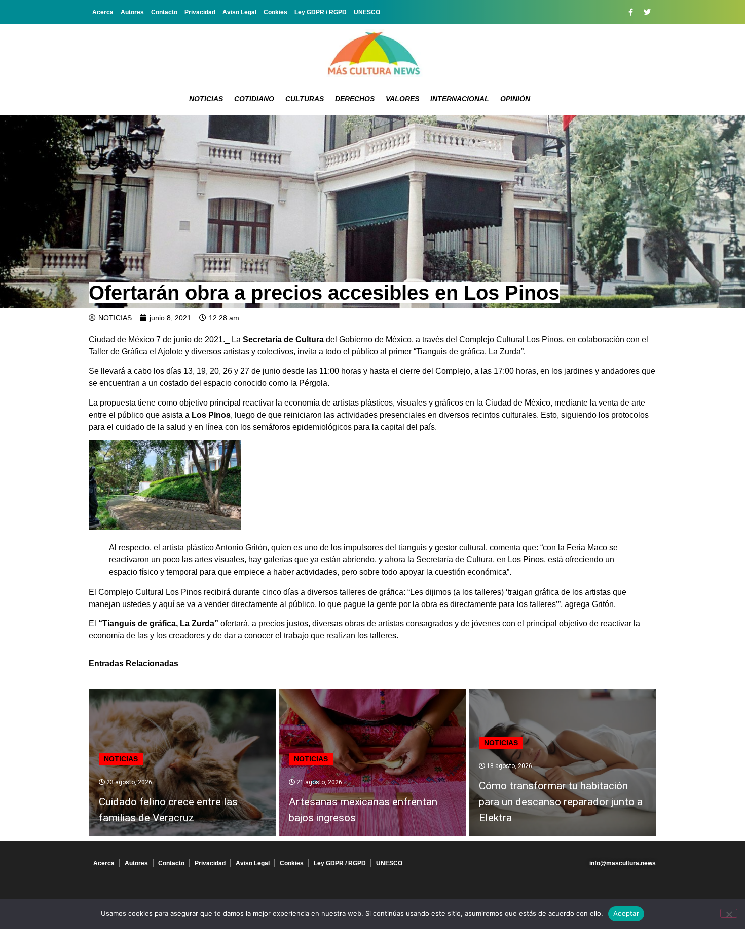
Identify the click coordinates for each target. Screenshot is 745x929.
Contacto (164, 12)
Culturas (304, 99)
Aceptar (626, 913)
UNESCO (367, 12)
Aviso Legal (239, 12)
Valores (402, 99)
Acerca (103, 12)
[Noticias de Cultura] (372, 53)
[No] (728, 913)
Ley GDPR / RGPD (320, 12)
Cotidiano (254, 99)
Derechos (355, 99)
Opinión (515, 99)
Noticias (206, 99)
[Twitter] (647, 12)
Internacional (459, 99)
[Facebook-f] (630, 12)
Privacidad (199, 12)
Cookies (275, 12)
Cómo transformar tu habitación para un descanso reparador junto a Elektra (561, 802)
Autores (132, 12)
